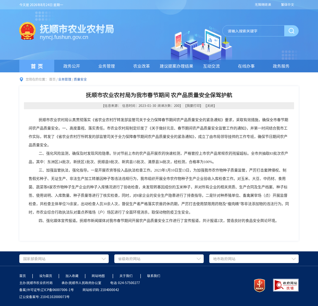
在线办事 (246, 66)
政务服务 (281, 66)
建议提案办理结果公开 (176, 67)
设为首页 (45, 275)
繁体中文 (287, 4)
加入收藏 (71, 275)
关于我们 (126, 275)
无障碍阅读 (263, 4)
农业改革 (141, 66)
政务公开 (71, 66)
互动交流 (211, 66)
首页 (38, 66)
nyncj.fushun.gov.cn (64, 37)
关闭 (210, 105)
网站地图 (99, 275)
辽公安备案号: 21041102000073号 (44, 296)
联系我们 (154, 275)
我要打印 (193, 105)
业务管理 (106, 66)
